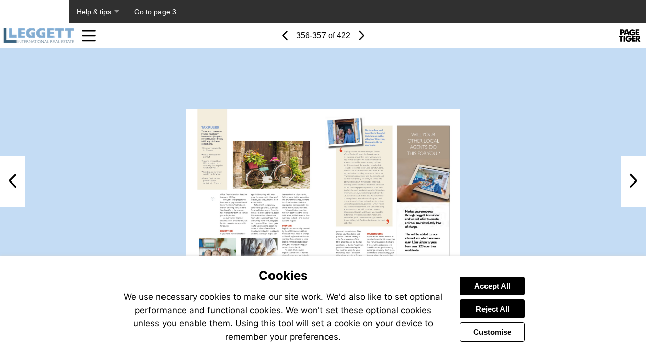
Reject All (492, 309)
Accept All (492, 286)
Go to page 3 (155, 12)
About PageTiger (34, 12)
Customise (492, 332)
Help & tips (94, 12)
